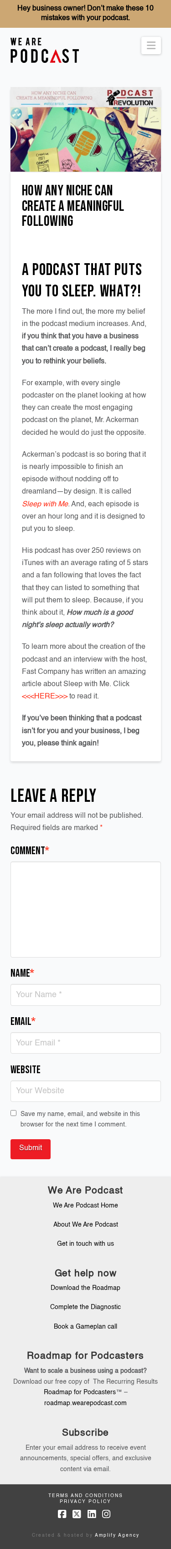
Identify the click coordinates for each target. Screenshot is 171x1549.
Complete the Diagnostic (85, 1307)
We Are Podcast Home (85, 1206)
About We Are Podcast (85, 1225)
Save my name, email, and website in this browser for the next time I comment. (80, 1119)
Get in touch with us (85, 1244)
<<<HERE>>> (44, 696)
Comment (30, 850)
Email (23, 1021)
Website (25, 1069)
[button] (151, 45)
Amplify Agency (117, 1535)
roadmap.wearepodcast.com (85, 1403)
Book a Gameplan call (85, 1327)
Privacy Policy (85, 1501)
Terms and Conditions (85, 1495)
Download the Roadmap (85, 1288)
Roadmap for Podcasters (80, 1392)
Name (22, 973)
